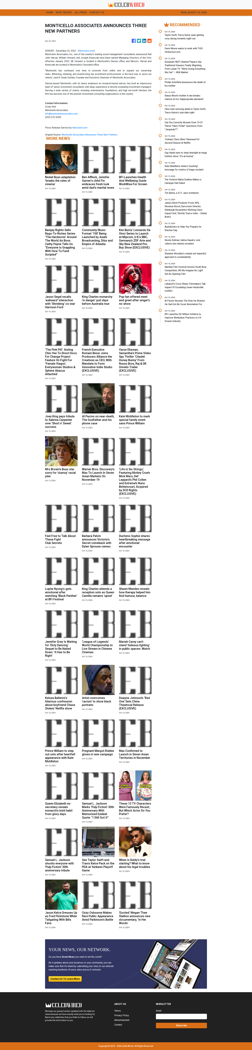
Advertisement (121, 1020)
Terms (117, 1010)
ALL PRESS (81, 12)
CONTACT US (96, 12)
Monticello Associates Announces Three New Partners (90, 134)
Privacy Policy (121, 1015)
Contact (118, 1024)
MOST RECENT (64, 12)
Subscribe (181, 1025)
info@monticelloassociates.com (61, 113)
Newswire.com (86, 50)
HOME (49, 12)
